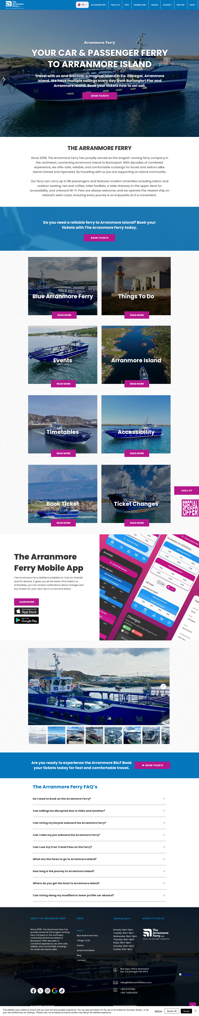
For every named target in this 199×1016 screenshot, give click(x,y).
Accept (186, 1011)
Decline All (172, 1011)
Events (80, 945)
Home (80, 930)
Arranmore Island (85, 950)
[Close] (195, 1011)
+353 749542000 (129, 992)
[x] (40, 991)
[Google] (55, 991)
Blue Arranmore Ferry (87, 935)
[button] (190, 508)
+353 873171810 (127, 989)
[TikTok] (62, 991)
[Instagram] (47, 991)
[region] (62, 289)
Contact (81, 960)
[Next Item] (163, 686)
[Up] (192, 1005)
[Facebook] (33, 991)
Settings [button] (158, 1011)
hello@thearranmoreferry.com (136, 982)
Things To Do (83, 940)
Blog (79, 955)
